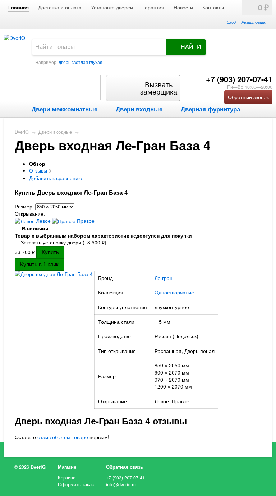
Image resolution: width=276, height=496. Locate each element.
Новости (183, 7)
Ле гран (163, 277)
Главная (18, 7)
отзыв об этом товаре (62, 437)
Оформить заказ (76, 484)
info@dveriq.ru (121, 484)
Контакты (213, 7)
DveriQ (22, 132)
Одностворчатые (174, 292)
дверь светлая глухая (80, 62)
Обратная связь (124, 467)
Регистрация (254, 22)
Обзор (37, 163)
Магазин (67, 467)
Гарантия (153, 7)
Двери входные (139, 109)
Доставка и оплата (60, 7)
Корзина (66, 477)
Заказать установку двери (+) (62, 242)
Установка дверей (112, 7)
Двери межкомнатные (64, 109)
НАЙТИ (191, 47)
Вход (231, 22)
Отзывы (38, 170)
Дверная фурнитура (210, 109)
